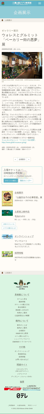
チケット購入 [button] (10, 181)
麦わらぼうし (22, 336)
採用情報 (22, 357)
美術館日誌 (22, 354)
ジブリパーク (22, 374)
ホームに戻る (22, 299)
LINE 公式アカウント (22, 371)
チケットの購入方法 (22, 304)
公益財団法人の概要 (22, 315)
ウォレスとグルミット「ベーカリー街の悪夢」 (19, 140)
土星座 (22, 333)
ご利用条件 (11, 405)
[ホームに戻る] (2, 20)
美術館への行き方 (22, 310)
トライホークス (22, 342)
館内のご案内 (22, 328)
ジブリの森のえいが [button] (9, 228)
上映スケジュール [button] (8, 224)
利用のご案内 (22, 313)
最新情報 (22, 302)
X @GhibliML (21, 405)
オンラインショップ (22, 351)
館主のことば (22, 325)
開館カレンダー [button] (25, 181)
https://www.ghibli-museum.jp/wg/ (14, 142)
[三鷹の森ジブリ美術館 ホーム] (3, 3)
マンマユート (22, 339)
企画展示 (8, 20)
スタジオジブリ (22, 369)
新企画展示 (22, 307)
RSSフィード (32, 405)
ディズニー (22, 376)
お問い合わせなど (22, 359)
